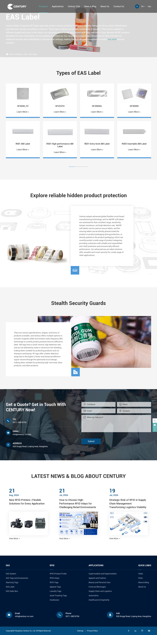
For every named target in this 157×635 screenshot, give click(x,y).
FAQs (140, 578)
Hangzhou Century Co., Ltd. (25, 631)
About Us (104, 6)
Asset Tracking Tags (58, 595)
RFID (52, 565)
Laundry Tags (55, 591)
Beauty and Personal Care (99, 582)
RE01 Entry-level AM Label (60, 143)
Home (11, 54)
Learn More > (23, 112)
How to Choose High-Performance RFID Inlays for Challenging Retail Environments (77, 503)
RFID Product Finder (58, 574)
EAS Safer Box (12, 591)
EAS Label (33, 54)
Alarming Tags (12, 582)
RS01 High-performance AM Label (22, 145)
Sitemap (80, 631)
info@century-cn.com (22, 434)
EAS (25, 54)
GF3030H (97, 106)
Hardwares (54, 600)
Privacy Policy (92, 631)
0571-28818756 (19, 422)
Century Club (74, 6)
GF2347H (22, 106)
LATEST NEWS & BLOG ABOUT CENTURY (78, 476)
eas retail (112, 39)
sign (149, 6)
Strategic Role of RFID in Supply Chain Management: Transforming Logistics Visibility (127, 503)
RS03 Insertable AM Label (97, 143)
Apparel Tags (55, 587)
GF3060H (134, 106)
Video (140, 574)
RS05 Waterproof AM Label (134, 143)
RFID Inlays (54, 578)
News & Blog (90, 6)
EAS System (11, 574)
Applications (58, 6)
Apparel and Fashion (97, 578)
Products (43, 6)
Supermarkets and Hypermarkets (103, 574)
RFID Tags (54, 582)
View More (14, 538)
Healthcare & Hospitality (99, 600)
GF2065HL (60, 106)
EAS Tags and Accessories (17, 578)
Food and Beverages (97, 587)
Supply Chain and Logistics (100, 591)
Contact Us (118, 6)
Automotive (93, 595)
